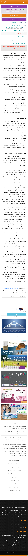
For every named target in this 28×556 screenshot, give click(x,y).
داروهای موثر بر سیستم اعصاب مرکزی (13, 30)
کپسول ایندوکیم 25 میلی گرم (20, 37)
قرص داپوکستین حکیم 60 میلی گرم (14, 487)
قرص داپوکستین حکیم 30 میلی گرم (14, 490)
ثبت (16, 314)
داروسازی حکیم (14, 7)
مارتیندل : (24, 27)
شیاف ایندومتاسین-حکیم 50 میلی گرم (18, 43)
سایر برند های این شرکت (14, 460)
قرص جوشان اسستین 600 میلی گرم (14, 474)
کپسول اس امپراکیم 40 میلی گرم (14, 484)
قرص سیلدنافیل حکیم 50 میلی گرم (14, 467)
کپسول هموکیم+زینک (14, 477)
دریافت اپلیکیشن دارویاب (14, 15)
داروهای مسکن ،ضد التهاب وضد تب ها (14, 27)
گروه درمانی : (23, 30)
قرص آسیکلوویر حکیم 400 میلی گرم (14, 464)
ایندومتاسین (13, 22)
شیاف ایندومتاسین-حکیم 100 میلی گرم (18, 40)
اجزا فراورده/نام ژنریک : (21, 22)
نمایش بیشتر (14, 494)
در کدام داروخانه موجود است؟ (14, 19)
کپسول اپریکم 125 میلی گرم (14, 480)
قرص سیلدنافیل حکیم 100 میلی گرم (14, 470)
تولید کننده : (23, 25)
